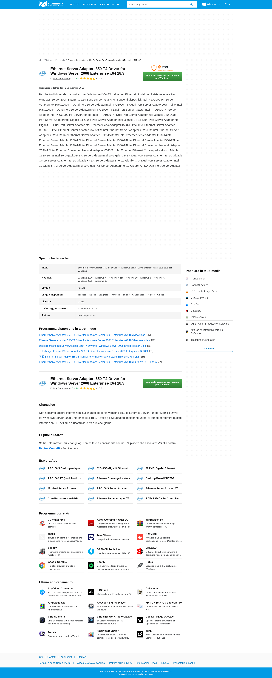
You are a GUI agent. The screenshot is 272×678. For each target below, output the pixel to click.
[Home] (40, 60)
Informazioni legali (146, 663)
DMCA (165, 663)
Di (60, 78)
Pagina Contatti (49, 448)
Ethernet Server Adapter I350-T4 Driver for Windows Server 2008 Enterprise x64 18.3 (87, 71)
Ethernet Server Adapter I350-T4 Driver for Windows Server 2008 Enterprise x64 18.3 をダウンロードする (98, 362)
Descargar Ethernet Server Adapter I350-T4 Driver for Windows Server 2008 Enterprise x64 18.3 (92, 345)
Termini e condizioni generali (55, 663)
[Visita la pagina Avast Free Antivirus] (162, 68)
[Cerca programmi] (191, 4)
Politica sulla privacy (120, 663)
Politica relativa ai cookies (90, 663)
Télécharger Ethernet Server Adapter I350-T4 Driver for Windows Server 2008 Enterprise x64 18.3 (93, 351)
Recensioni (89, 4)
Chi (41, 657)
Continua (209, 348)
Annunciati (66, 657)
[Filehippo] (51, 4)
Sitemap (81, 657)
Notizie (74, 4)
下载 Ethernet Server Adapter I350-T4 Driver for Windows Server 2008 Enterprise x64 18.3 (89, 356)
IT (225, 4)
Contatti (51, 657)
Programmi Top (109, 4)
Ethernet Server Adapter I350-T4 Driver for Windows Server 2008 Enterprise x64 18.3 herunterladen (94, 340)
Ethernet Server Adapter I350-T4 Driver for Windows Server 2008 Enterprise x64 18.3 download (92, 335)
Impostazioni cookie (184, 663)
